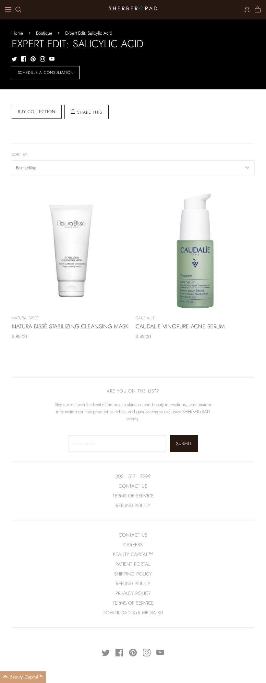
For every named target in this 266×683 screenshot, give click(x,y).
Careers (133, 544)
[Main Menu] (8, 9)
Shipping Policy (133, 573)
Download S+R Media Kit (133, 612)
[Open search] (18, 9)
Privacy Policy (133, 593)
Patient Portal (133, 564)
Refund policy (133, 505)
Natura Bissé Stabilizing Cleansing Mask (70, 326)
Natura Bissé (25, 318)
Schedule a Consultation (46, 72)
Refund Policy (133, 583)
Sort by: (20, 154)
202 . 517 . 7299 (133, 476)
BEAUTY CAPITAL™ (133, 554)
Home (17, 33)
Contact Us (133, 486)
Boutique (44, 33)
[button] (23, 677)
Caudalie (145, 318)
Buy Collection (37, 111)
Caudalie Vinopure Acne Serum (180, 326)
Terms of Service (133, 495)
